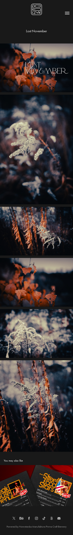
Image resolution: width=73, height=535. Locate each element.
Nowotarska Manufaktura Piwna (36, 526)
